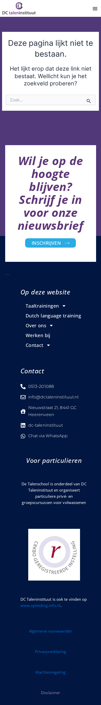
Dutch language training (53, 316)
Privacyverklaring (50, 651)
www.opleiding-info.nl (40, 605)
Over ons (36, 325)
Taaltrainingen (42, 306)
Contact (35, 345)
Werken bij (38, 335)
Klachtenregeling (50, 672)
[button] (95, 8)
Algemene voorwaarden (50, 631)
